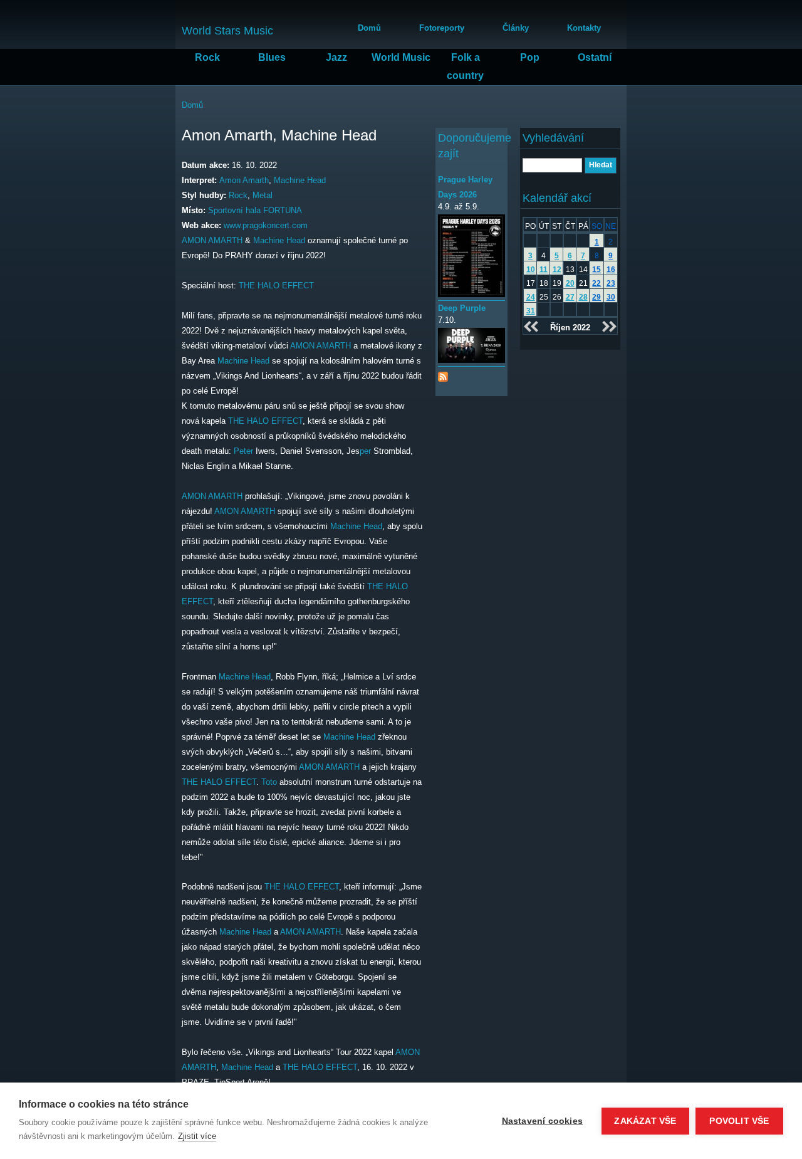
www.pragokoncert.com (266, 225)
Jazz (336, 57)
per (365, 451)
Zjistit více (197, 1136)
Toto (269, 782)
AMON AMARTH (212, 240)
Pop (529, 57)
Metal (263, 195)
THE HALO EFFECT (276, 285)
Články (516, 28)
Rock (207, 57)
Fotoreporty (441, 28)
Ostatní (595, 57)
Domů (369, 28)
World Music (401, 57)
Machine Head (300, 180)
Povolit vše (739, 1121)
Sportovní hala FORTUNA (255, 210)
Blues (272, 57)
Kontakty (584, 28)
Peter (243, 451)
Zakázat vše (645, 1121)
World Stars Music (227, 30)
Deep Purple (462, 308)
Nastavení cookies (542, 1121)
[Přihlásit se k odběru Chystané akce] (443, 374)
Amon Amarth (244, 180)
